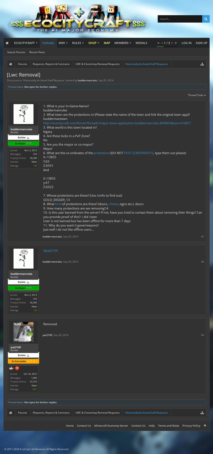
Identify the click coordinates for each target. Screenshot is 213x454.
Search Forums (16, 52)
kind (58, 204)
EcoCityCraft (24, 43)
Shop (92, 43)
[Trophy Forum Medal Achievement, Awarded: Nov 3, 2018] (17, 368)
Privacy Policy (191, 425)
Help (152, 425)
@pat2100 (50, 250)
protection (101, 153)
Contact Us (84, 425)
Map (107, 43)
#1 (202, 236)
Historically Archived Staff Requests (43, 80)
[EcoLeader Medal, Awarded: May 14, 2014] (11, 368)
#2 (202, 261)
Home (70, 425)
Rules (76, 43)
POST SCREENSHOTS (138, 153)
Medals (141, 43)
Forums (48, 43)
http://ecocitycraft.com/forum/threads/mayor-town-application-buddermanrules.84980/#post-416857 (117, 123)
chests (113, 204)
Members (121, 43)
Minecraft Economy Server (111, 425)
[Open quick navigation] (202, 64)
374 (35, 154)
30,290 (33, 157)
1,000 (34, 377)
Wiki (62, 43)
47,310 (33, 381)
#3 (202, 335)
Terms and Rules (168, 425)
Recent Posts (37, 52)
